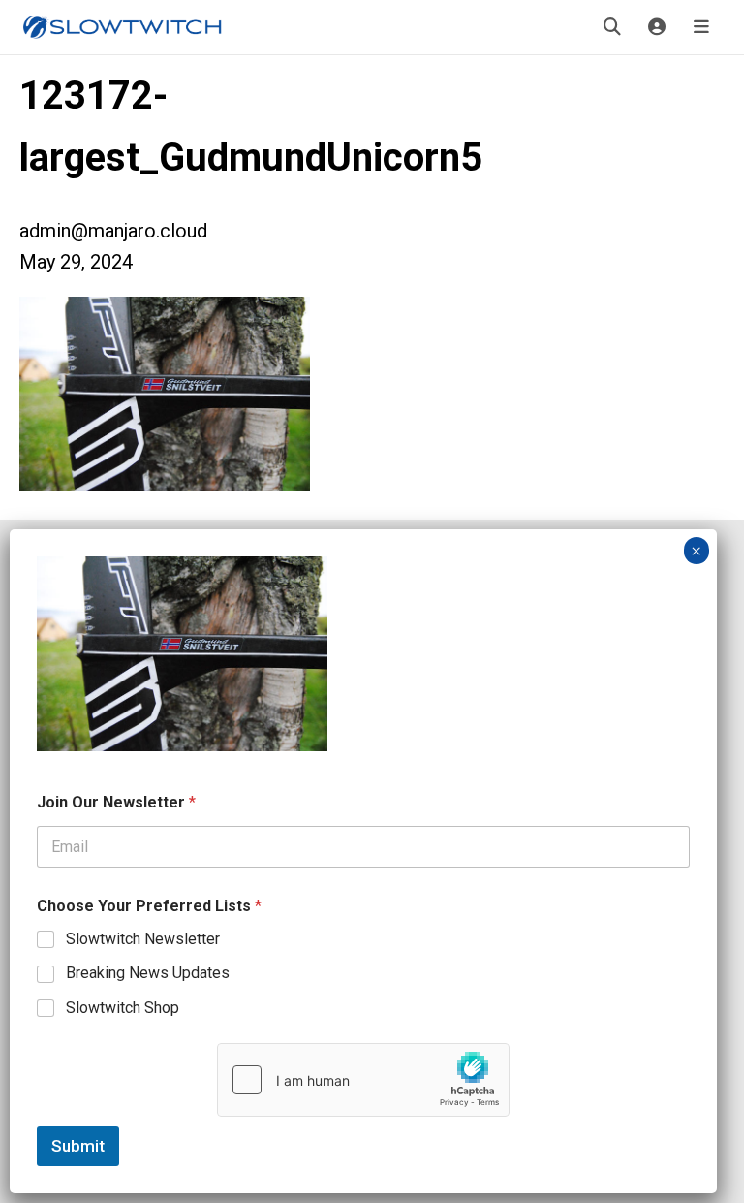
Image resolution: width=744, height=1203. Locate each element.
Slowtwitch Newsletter (143, 939)
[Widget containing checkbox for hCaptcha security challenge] (363, 1080)
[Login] (656, 27)
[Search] (612, 27)
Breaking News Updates (148, 973)
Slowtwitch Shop (122, 1007)
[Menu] (701, 27)
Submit (78, 1146)
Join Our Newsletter (116, 802)
